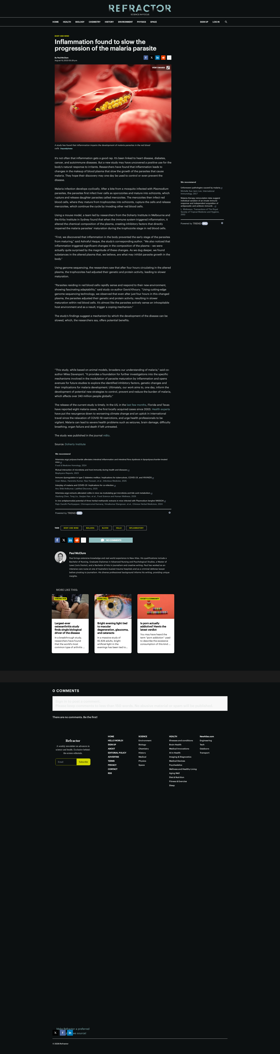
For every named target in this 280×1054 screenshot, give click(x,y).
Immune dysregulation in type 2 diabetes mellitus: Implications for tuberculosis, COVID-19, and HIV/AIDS (103, 477)
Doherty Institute (75, 444)
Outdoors (204, 748)
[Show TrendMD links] (169, 512)
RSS (110, 773)
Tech (202, 744)
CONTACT (112, 769)
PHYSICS (141, 22)
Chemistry (144, 748)
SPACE (153, 22)
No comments (113, 540)
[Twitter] (151, 57)
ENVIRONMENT (125, 22)
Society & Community (149, 599)
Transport (204, 752)
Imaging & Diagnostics (180, 757)
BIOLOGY (79, 22)
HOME (55, 22)
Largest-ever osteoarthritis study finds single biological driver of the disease (68, 628)
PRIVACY (112, 765)
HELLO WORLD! (115, 740)
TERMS (111, 761)
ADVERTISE (113, 757)
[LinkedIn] (157, 57)
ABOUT (111, 748)
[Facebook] (146, 57)
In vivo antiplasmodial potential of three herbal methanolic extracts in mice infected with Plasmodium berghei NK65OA (109, 501)
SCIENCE (143, 736)
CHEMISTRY (94, 22)
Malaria (90, 528)
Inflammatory (136, 528)
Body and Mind (62, 36)
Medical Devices (177, 761)
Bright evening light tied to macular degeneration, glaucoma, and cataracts (112, 628)
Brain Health (175, 744)
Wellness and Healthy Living (183, 769)
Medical (142, 757)
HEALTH (67, 22)
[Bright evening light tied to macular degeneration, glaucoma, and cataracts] (112, 606)
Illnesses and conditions (181, 740)
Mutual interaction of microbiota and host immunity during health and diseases (91, 470)
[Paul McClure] (60, 557)
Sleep (172, 785)
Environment (145, 740)
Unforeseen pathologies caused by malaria (200, 187)
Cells (119, 528)
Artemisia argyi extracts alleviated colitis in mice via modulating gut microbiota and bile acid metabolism (102, 493)
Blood (105, 528)
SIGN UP (204, 22)
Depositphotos (66, 148)
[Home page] (140, 9)
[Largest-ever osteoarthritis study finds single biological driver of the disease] (70, 606)
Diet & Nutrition (176, 777)
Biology (142, 744)
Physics (142, 761)
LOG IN (216, 22)
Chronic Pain (60, 599)
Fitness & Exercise (178, 781)
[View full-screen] (168, 67)
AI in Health (175, 752)
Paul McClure (77, 553)
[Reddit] (163, 57)
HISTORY (109, 22)
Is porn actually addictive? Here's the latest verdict (153, 626)
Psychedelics (175, 765)
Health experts (161, 409)
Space (142, 765)
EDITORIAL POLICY (117, 752)
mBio (106, 435)
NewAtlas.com (207, 736)
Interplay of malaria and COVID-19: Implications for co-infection (84, 485)
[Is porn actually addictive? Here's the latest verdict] (155, 606)
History (142, 752)
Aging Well (102, 599)
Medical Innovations (179, 748)
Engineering (206, 740)
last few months (136, 404)
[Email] (169, 57)
